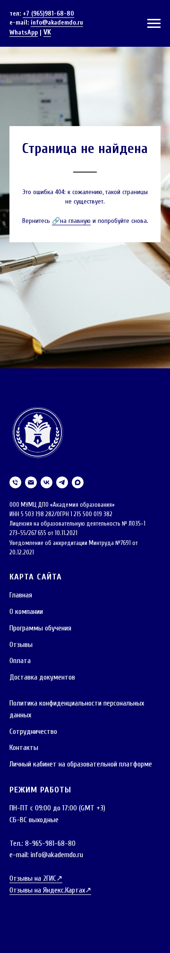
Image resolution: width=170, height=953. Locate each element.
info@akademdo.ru (57, 22)
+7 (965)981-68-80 (48, 13)
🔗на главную (71, 513)
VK (47, 32)
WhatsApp (23, 32)
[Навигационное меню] (154, 23)
